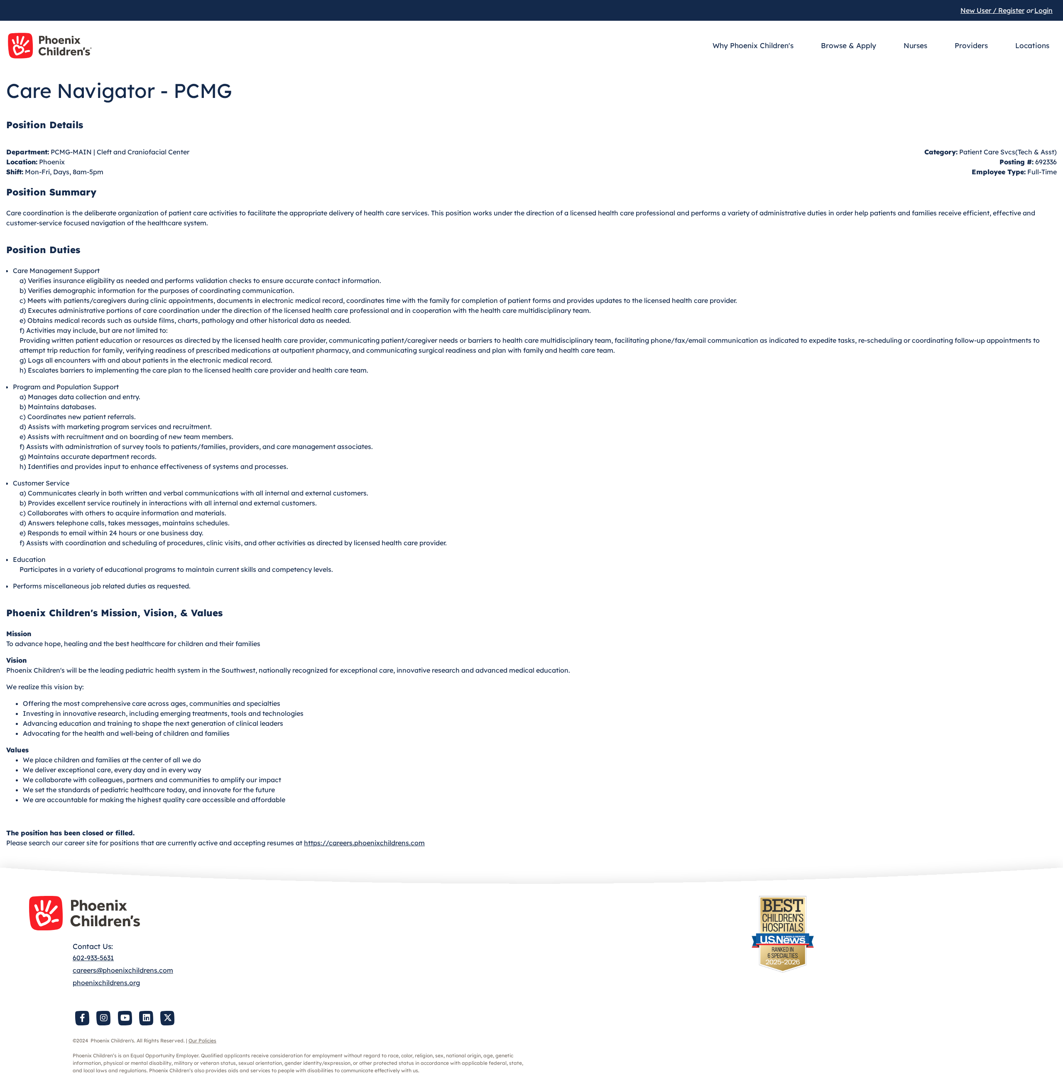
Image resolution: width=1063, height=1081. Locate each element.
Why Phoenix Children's (753, 45)
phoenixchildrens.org (106, 983)
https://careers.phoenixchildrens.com (364, 843)
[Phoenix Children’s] (50, 46)
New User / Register (992, 10)
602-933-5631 (93, 958)
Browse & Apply (848, 45)
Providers (971, 45)
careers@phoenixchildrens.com (123, 970)
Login (1043, 10)
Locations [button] (1032, 45)
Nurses (915, 45)
